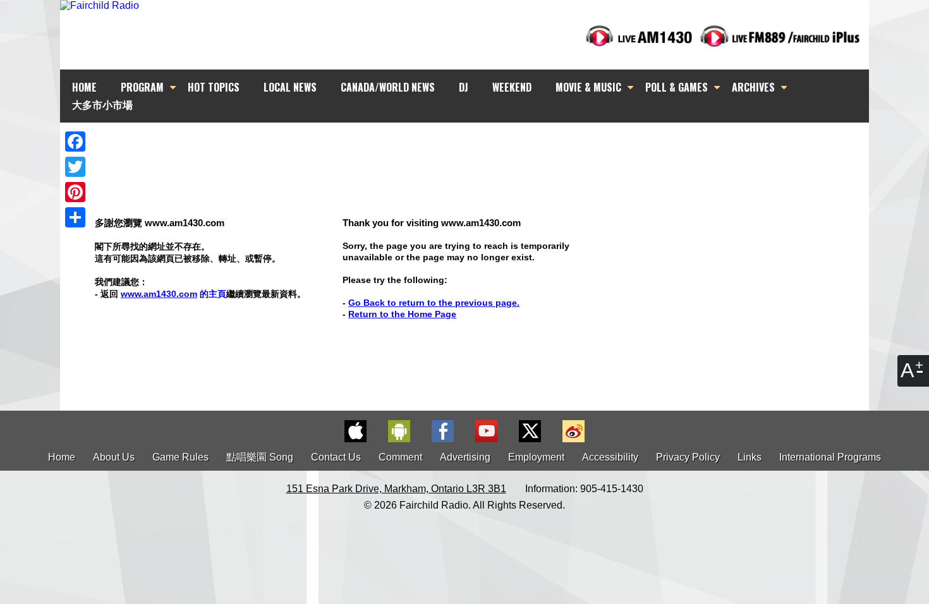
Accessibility (610, 457)
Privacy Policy (688, 457)
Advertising (465, 457)
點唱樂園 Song (261, 457)
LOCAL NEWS (290, 87)
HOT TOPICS (214, 87)
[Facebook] (75, 141)
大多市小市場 (102, 104)
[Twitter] (75, 166)
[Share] (75, 217)
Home (61, 457)
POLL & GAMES (676, 87)
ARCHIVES (753, 87)
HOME (84, 87)
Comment (400, 457)
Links (750, 457)
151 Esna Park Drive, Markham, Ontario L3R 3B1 (396, 488)
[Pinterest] (75, 192)
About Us (114, 457)
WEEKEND (511, 87)
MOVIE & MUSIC (588, 87)
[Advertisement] (476, 145)
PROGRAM (142, 87)
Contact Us (336, 457)
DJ (463, 87)
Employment (536, 457)
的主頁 (173, 294)
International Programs (830, 457)
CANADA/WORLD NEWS (388, 87)
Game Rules (180, 457)
